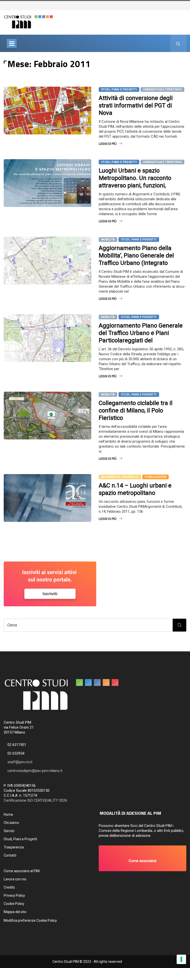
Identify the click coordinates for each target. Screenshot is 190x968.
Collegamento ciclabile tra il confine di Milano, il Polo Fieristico (135, 410)
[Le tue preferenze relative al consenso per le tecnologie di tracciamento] (181, 959)
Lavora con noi (15, 879)
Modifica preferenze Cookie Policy (30, 920)
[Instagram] (184, 5)
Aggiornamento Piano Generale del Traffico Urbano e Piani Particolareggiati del (141, 333)
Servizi (9, 831)
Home (8, 814)
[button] (142, 858)
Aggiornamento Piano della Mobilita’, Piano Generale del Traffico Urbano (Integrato (136, 255)
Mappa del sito (15, 912)
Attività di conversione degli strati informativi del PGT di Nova (136, 105)
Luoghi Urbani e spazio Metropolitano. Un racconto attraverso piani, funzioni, (135, 178)
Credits (9, 887)
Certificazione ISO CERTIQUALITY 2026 (35, 800)
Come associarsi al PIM (22, 871)
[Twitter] (179, 5)
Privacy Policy (14, 895)
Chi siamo (11, 823)
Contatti (10, 855)
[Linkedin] (189, 5)
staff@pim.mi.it (19, 762)
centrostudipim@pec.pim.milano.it (34, 770)
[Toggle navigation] (12, 43)
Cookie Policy (14, 904)
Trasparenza (14, 847)
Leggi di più (108, 144)
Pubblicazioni (155, 477)
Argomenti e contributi (120, 477)
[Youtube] (187, 5)
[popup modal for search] (178, 43)
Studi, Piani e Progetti (119, 89)
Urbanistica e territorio (162, 89)
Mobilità (108, 239)
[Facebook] (182, 5)
